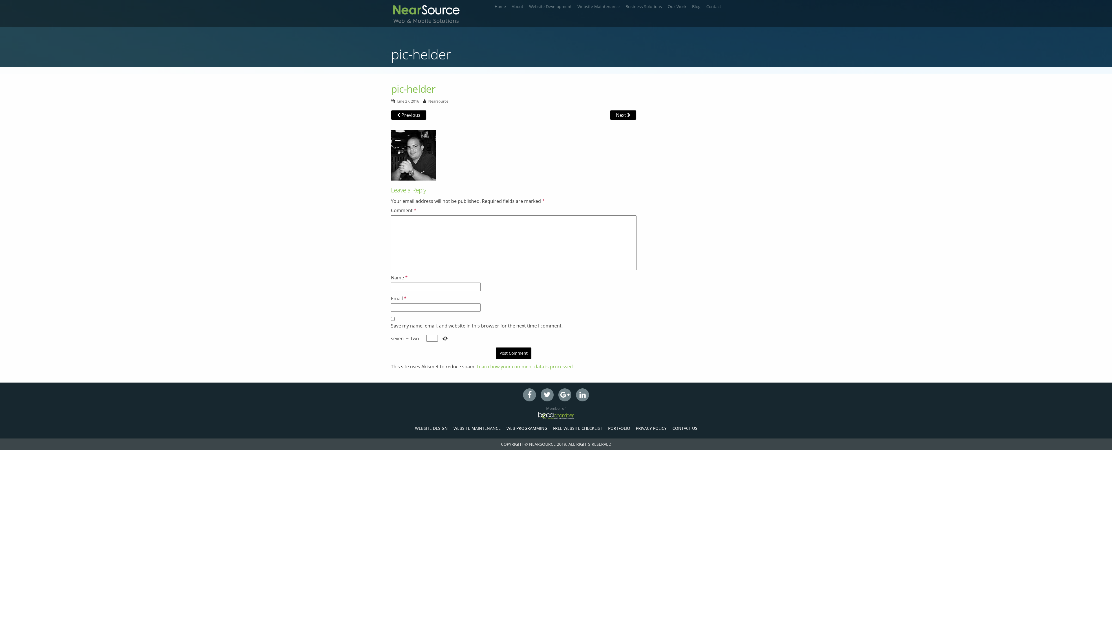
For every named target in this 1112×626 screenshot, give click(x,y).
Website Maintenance (598, 6)
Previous (410, 115)
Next (621, 115)
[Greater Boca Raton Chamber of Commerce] (556, 415)
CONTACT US (684, 428)
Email (399, 298)
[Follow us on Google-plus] (564, 394)
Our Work (677, 6)
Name (399, 277)
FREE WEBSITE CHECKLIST (577, 428)
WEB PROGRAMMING (526, 428)
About (517, 6)
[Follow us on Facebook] (529, 394)
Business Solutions (644, 6)
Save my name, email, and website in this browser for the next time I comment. (477, 326)
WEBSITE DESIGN (431, 428)
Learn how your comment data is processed (525, 366)
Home (500, 6)
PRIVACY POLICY (651, 428)
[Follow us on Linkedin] (582, 394)
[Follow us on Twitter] (547, 394)
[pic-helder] (413, 155)
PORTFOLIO (619, 428)
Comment (403, 210)
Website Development (550, 6)
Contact (713, 6)
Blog (696, 6)
